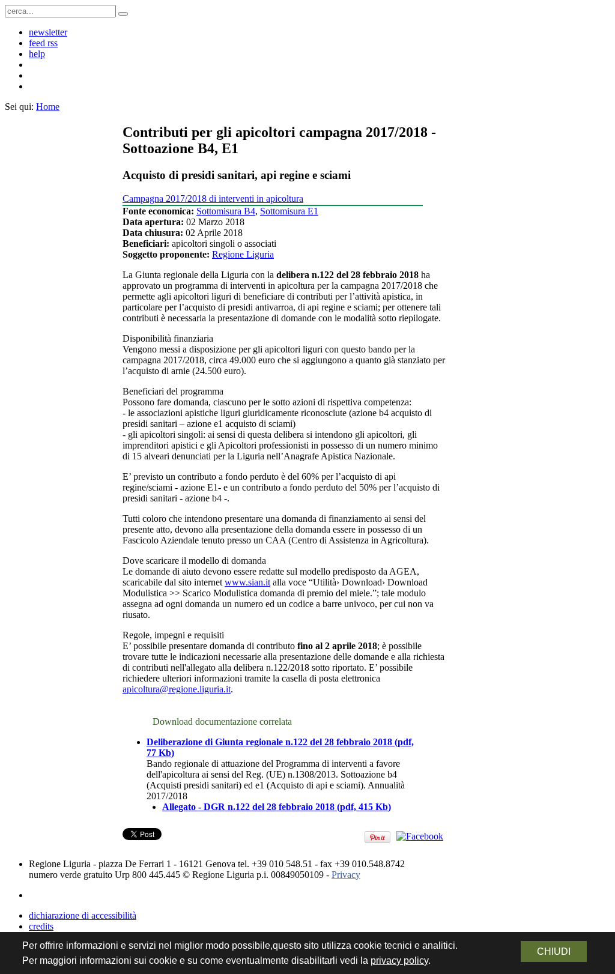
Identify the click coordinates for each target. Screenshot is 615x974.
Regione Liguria (243, 254)
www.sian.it (247, 582)
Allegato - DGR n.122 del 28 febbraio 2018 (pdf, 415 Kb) (276, 807)
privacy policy (399, 960)
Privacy (346, 875)
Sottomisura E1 (289, 211)
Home (47, 106)
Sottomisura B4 (225, 211)
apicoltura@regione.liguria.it (177, 689)
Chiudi (554, 951)
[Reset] (123, 14)
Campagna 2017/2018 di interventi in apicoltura (213, 198)
